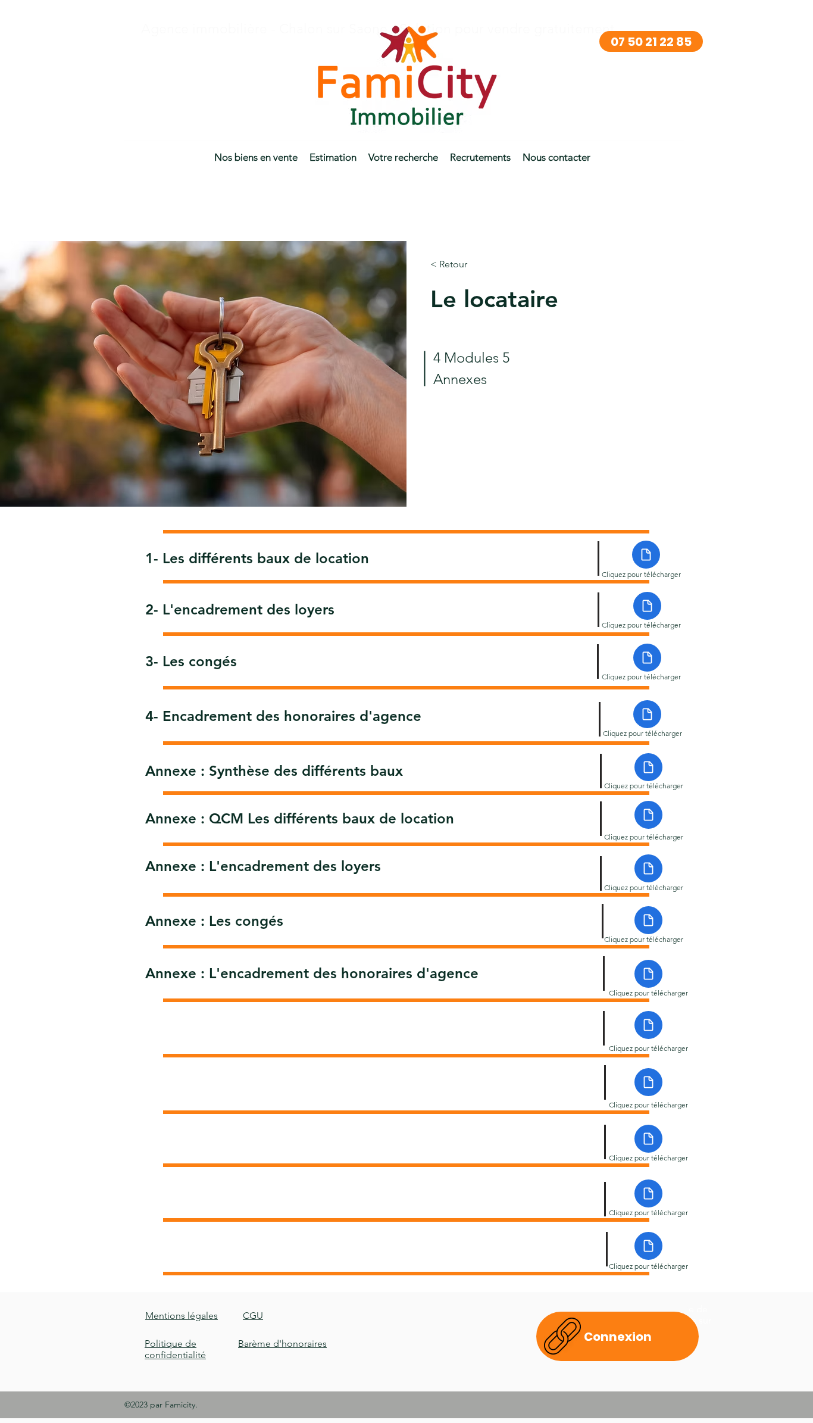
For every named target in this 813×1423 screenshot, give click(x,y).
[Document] (646, 555)
